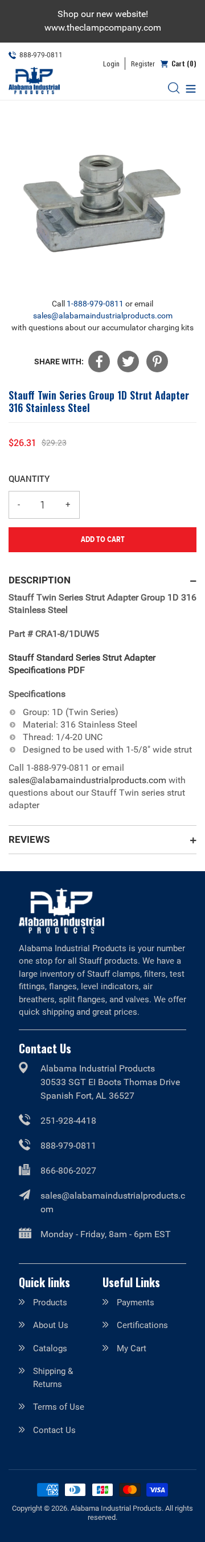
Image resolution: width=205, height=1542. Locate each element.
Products (50, 1302)
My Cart (131, 1348)
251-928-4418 (68, 1120)
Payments (135, 1302)
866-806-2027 (68, 1170)
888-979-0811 (68, 1145)
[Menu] (187, 87)
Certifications (142, 1325)
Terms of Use (58, 1407)
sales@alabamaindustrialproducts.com (103, 315)
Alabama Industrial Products (116, 1508)
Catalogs (50, 1348)
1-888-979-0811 (95, 303)
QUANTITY (29, 478)
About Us (50, 1325)
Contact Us (54, 1430)
